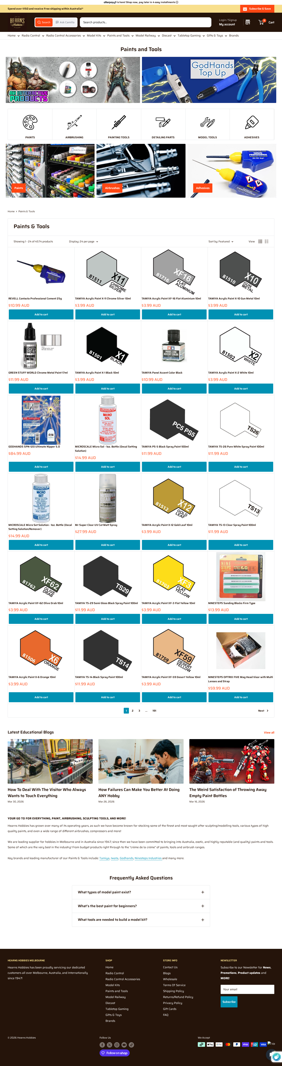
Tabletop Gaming (189, 35)
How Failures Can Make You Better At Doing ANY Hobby (139, 792)
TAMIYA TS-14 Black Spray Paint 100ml (99, 677)
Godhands (126, 858)
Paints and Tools (118, 35)
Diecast (167, 35)
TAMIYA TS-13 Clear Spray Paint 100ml (232, 525)
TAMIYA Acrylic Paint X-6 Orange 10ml (32, 677)
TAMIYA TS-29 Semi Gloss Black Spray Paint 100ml (106, 603)
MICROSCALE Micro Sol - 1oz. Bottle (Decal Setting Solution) (106, 449)
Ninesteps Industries (148, 858)
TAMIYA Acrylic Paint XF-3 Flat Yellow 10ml (168, 603)
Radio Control (31, 35)
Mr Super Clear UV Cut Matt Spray (96, 525)
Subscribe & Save (260, 9)
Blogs (167, 973)
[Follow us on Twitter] (109, 1045)
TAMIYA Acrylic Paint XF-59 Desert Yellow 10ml (171, 677)
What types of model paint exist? (104, 892)
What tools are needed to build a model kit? (112, 919)
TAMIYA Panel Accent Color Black (162, 373)
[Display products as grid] (260, 241)
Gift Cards (169, 1009)
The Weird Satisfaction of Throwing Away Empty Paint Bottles (227, 792)
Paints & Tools (26, 211)
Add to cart (41, 314)
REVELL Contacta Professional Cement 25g (35, 299)
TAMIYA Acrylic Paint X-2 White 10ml (231, 373)
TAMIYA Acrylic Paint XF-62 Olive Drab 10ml (35, 603)
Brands (234, 35)
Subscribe (229, 1002)
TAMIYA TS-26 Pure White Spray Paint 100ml (236, 447)
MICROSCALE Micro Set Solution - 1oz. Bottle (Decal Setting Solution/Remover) (40, 527)
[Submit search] (206, 22)
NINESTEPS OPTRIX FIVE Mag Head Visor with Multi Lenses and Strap (240, 679)
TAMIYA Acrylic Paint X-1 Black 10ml (97, 373)
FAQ (165, 1015)
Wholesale (170, 979)
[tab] (44, 22)
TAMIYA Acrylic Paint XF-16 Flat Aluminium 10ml (171, 299)
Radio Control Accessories (63, 35)
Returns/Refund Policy (178, 997)
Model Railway (146, 35)
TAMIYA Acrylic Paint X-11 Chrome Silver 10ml (103, 299)
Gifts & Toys (215, 35)
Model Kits (94, 35)
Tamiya (104, 858)
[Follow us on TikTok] (131, 1045)
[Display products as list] (266, 241)
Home (12, 35)
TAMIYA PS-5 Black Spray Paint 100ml (165, 447)
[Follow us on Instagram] (117, 1045)
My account (227, 24)
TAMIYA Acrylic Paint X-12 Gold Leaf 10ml (167, 525)
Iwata (114, 858)
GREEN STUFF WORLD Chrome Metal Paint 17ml (38, 373)
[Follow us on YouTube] (124, 1045)
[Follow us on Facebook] (102, 1045)
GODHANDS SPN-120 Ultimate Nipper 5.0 (34, 447)
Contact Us (170, 967)
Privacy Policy (172, 1003)
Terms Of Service (174, 985)
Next (261, 711)
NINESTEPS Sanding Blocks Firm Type (231, 603)
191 (154, 711)
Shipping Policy (173, 991)
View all (269, 732)
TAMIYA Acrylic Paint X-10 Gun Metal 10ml (234, 299)
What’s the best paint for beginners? (107, 906)
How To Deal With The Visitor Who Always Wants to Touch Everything (47, 792)
